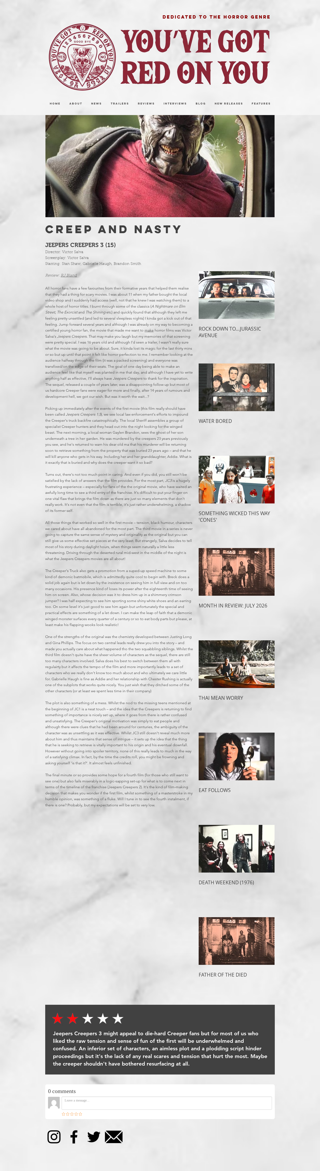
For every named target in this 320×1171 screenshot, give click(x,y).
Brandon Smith (127, 264)
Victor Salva (72, 252)
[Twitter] (94, 1137)
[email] (114, 1137)
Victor (72, 258)
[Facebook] (74, 1137)
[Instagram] (54, 1137)
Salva (83, 258)
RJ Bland (69, 276)
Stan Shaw (71, 264)
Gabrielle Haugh (97, 264)
